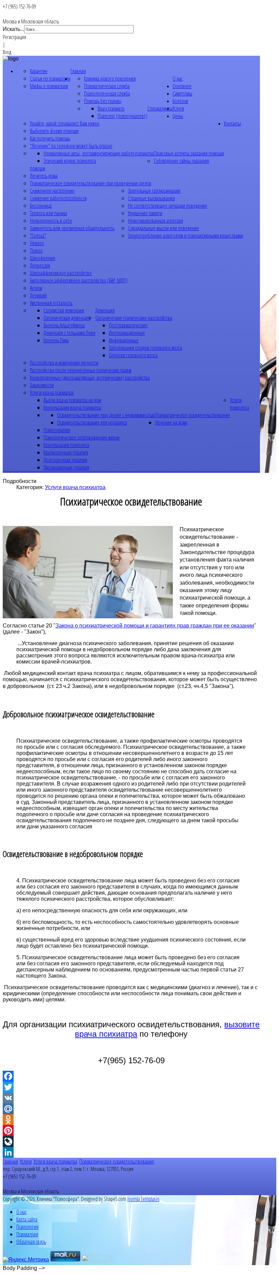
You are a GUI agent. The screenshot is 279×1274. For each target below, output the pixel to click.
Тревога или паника (48, 213)
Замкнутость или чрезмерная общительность (72, 228)
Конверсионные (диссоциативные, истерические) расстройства (90, 377)
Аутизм (36, 288)
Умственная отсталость (51, 303)
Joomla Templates (143, 1199)
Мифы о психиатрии (49, 86)
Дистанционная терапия (66, 467)
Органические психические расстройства (133, 318)
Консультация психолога (66, 445)
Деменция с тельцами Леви (69, 333)
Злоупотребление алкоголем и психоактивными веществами (185, 235)
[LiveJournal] (131, 1141)
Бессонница (41, 205)
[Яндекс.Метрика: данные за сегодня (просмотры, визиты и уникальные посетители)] (26, 1260)
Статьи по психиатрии (50, 78)
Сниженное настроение (52, 190)
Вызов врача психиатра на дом (72, 400)
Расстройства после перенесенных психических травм (80, 370)
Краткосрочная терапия (66, 452)
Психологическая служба (107, 93)
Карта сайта (26, 1219)
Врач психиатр (111, 108)
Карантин (38, 71)
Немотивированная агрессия (155, 220)
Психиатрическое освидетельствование (192, 415)
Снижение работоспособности (58, 198)
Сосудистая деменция (64, 310)
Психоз (36, 250)
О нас (178, 78)
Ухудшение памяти (145, 213)
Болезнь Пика (56, 340)
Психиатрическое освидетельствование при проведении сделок (90, 183)
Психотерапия (57, 430)
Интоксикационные (127, 333)
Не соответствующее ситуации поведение (167, 205)
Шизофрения (42, 258)
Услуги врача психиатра (51, 392)
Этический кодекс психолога (70, 161)
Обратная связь (31, 1241)
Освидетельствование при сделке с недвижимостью (106, 415)
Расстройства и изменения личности (64, 362)
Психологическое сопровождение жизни (81, 437)
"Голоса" (38, 235)
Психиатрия (27, 1234)
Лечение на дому (171, 422)
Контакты (232, 123)
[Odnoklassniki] (131, 1119)
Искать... (13, 29)
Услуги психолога (239, 403)
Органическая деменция (67, 318)
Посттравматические (128, 325)
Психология (27, 1226)
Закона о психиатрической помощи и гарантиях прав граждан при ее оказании (154, 626)
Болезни (180, 101)
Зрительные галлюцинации (154, 190)
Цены (178, 116)
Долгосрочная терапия (65, 460)
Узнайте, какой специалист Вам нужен (64, 123)
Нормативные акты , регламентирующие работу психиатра (99, 153)
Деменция (105, 310)
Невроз (37, 243)
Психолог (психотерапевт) (122, 116)
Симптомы (182, 93)
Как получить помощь (50, 138)
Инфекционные (123, 340)
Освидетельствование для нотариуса (92, 422)
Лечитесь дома (44, 175)
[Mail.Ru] (131, 1108)
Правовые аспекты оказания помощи (189, 153)
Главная (78, 71)
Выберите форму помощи (54, 131)
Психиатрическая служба (107, 86)
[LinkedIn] (131, 1152)
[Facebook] (131, 1076)
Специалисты (160, 108)
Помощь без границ (102, 101)
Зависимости (42, 385)
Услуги (178, 108)
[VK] (131, 1097)
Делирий (38, 295)
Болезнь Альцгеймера (64, 325)
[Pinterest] (131, 1130)
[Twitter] (131, 1087)
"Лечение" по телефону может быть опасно (71, 146)
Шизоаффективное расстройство (61, 273)
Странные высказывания (151, 198)
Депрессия (40, 265)
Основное (182, 86)
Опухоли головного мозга (133, 355)
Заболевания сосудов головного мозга (145, 347)
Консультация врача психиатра (72, 407)
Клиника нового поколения (110, 78)
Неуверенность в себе (51, 220)
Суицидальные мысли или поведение (163, 228)
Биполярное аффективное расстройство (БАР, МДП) (79, 280)
